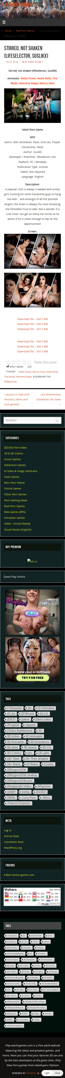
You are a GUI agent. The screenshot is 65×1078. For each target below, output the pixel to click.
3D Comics (14, 753)
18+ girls (43, 753)
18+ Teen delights (36, 758)
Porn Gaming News (15, 500)
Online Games (12, 488)
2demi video (43, 719)
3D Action (13, 736)
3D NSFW (48, 978)
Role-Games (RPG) (15, 512)
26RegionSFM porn (19, 780)
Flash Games (12, 477)
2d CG (44, 713)
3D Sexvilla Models (49, 984)
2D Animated (45, 708)
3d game (39, 972)
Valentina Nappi (24, 376)
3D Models (33, 978)
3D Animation (15, 741)
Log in (7, 830)
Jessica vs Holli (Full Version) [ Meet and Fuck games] (16, 399)
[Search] (57, 421)
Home (8, 30)
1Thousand (14, 708)
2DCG (11, 719)
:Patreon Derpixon (18, 803)
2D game (13, 725)
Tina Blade (9, 376)
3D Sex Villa (30, 984)
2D (29, 708)
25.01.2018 (12, 61)
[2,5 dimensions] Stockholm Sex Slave (48, 399)
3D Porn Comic (13, 984)
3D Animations (39, 741)
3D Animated (33, 736)
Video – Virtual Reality (17, 523)
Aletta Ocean (24, 371)
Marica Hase (38, 371)
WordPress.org (13, 847)
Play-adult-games (16, 5)
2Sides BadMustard (19, 730)
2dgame (30, 725)
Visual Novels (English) (17, 529)
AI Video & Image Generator (21, 471)
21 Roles (32, 764)
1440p (25, 791)
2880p (11, 797)
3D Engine (11, 972)
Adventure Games (15, 465)
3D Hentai (53, 972)
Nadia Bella (52, 371)
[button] (52, 1073)
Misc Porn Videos (14, 482)
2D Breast (27, 713)
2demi (25, 719)
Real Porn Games (25, 30)
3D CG (46, 747)
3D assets (30, 747)
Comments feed (13, 842)
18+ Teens (13, 764)
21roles (48, 764)
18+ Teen (13, 758)
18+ (29, 753)
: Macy (46, 797)
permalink (10, 381)
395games (44, 786)
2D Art (11, 713)
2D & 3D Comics (13, 453)
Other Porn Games (15, 494)
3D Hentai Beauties (15, 978)
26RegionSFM (16, 769)
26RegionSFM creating (22, 775)
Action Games (12, 459)
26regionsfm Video (19, 786)
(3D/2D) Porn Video (15, 447)
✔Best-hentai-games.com (19, 875)
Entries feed (11, 836)
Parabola (31, 1073)
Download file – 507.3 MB (32, 329)
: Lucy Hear (28, 797)
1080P (11, 791)
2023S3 (41, 791)
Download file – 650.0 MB (32, 319)
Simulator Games (14, 517)
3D (40, 730)
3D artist (12, 747)
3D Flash (25, 972)
